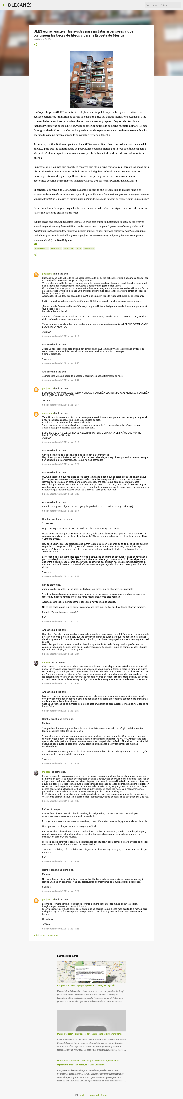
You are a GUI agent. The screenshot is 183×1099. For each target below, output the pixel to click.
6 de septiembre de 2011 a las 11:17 (60, 336)
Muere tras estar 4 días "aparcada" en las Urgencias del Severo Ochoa (90, 1034)
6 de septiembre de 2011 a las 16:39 (60, 710)
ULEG (79, 248)
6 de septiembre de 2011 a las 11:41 (60, 380)
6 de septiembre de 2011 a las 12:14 (60, 404)
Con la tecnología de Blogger (93, 1095)
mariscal (46, 662)
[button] (35, 45)
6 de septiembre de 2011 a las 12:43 (60, 494)
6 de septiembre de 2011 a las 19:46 (60, 928)
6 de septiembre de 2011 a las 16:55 (60, 763)
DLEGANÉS (19, 4)
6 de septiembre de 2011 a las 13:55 (60, 576)
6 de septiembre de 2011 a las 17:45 (60, 801)
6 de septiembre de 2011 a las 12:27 (60, 464)
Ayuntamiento (41, 248)
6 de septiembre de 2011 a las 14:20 (60, 621)
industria (68, 248)
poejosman (48, 273)
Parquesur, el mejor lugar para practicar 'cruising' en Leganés (86, 985)
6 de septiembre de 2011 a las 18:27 (60, 891)
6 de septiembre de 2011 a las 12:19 (60, 442)
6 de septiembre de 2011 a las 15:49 (60, 683)
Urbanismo (89, 248)
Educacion (56, 248)
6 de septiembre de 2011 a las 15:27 (60, 654)
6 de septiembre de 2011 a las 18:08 (60, 861)
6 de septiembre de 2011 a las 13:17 (60, 510)
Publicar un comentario (46, 935)
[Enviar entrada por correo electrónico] (35, 245)
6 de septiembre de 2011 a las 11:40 (60, 363)
